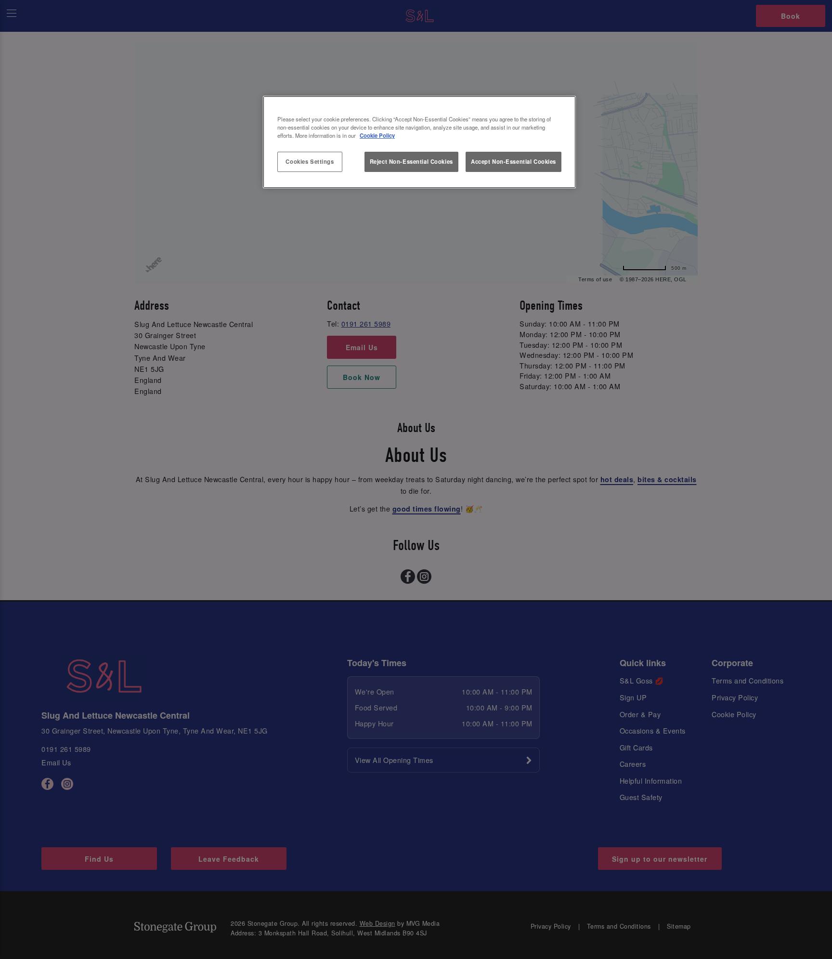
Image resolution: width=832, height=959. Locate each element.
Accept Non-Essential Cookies (513, 161)
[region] (419, 142)
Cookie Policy (377, 135)
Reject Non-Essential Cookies (411, 161)
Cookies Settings (310, 161)
